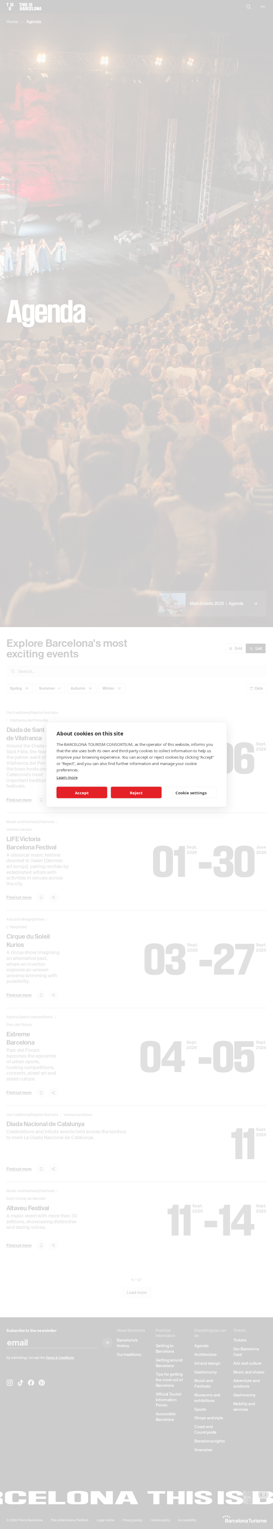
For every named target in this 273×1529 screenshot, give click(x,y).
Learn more (67, 777)
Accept (82, 792)
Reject (136, 792)
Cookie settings (191, 792)
